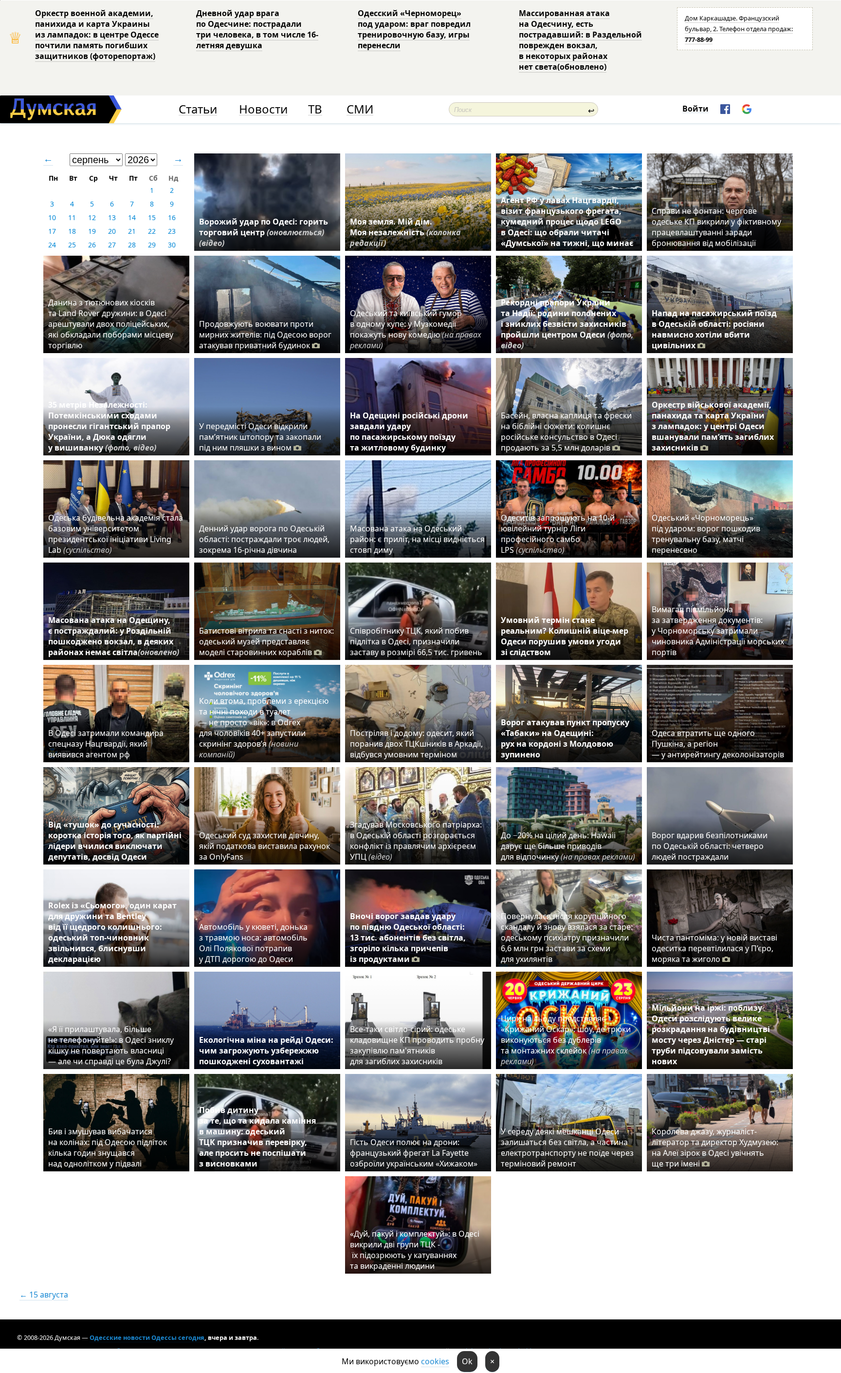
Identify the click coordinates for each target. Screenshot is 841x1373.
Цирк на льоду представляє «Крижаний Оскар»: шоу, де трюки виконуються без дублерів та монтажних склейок (566, 1040)
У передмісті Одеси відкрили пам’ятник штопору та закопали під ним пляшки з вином (260, 437)
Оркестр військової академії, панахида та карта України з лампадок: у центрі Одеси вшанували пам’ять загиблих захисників (713, 426)
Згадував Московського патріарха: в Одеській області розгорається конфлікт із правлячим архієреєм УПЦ (416, 840)
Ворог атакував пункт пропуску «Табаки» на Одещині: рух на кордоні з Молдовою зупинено (565, 738)
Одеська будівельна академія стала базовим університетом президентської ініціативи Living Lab (115, 533)
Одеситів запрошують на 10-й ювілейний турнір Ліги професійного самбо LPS (558, 533)
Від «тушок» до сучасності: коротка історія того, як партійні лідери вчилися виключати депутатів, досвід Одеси (115, 840)
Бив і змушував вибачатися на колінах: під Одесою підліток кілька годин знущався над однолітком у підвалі (107, 1147)
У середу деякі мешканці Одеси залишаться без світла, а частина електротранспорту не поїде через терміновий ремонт (567, 1147)
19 (92, 231)
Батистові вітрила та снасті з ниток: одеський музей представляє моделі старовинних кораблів (266, 641)
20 (112, 231)
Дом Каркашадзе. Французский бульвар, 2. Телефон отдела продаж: (739, 29)
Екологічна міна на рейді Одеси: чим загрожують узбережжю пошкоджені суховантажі (266, 1050)
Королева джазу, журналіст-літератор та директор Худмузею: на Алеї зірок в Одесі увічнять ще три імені (715, 1147)
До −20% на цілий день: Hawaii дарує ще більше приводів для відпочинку (568, 846)
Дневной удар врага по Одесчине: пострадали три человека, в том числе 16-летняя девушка (257, 29)
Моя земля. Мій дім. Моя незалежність (405, 232)
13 (112, 217)
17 (52, 231)
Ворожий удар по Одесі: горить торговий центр (263, 232)
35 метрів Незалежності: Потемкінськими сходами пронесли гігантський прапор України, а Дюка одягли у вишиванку (109, 426)
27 (112, 244)
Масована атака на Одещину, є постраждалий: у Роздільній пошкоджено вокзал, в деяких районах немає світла (113, 636)
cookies (435, 1361)
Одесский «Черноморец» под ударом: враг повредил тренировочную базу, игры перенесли (414, 29)
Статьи (198, 109)
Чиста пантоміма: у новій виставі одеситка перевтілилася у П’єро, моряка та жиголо (714, 948)
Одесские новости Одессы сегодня (147, 1337)
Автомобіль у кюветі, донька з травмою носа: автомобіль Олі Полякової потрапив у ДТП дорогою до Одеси (253, 943)
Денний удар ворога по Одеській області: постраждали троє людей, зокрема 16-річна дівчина (264, 539)
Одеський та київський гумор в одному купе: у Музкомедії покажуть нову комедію (415, 329)
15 (152, 217)
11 (72, 217)
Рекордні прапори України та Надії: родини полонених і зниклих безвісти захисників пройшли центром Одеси (567, 324)
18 (72, 231)
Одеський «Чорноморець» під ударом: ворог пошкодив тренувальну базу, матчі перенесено (706, 533)
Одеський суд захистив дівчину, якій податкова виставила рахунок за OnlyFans (264, 846)
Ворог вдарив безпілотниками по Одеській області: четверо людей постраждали (710, 846)
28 (132, 244)
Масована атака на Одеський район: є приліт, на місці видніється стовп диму (417, 539)
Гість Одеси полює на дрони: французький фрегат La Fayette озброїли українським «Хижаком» (413, 1153)
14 (132, 217)
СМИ (360, 109)
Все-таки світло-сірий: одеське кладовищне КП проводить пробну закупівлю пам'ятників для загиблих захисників (417, 1045)
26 (92, 244)
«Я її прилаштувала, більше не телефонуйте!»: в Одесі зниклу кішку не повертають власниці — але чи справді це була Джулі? (111, 1045)
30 (172, 244)
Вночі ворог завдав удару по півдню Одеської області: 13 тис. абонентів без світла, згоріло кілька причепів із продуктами (408, 937)
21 (132, 231)
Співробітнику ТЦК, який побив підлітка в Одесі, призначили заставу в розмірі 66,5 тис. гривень (416, 641)
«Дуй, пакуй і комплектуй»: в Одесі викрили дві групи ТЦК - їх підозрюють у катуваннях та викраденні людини (414, 1249)
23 (172, 231)
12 (92, 217)
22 (152, 231)
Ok (467, 1361)
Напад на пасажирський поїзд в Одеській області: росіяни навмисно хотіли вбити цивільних (714, 329)
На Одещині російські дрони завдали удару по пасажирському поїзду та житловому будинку (409, 431)
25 (72, 244)
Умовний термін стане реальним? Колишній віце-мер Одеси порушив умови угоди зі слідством (564, 636)
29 (152, 244)
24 (52, 244)
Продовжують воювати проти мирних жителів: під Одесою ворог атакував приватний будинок (265, 335)
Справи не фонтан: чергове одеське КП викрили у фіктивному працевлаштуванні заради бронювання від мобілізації (716, 227)
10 (52, 217)
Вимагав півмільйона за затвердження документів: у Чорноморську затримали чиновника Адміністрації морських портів (718, 631)
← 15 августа (43, 1294)
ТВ (315, 109)
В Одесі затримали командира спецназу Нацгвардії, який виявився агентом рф (106, 744)
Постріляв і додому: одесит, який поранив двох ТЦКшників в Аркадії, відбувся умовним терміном (416, 744)
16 (172, 217)
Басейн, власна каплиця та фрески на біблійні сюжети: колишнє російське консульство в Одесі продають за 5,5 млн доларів (566, 431)
